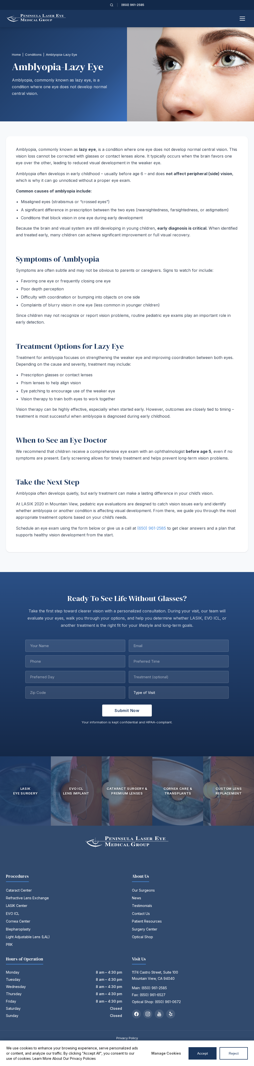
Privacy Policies (83, 1058)
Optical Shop (142, 937)
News (136, 898)
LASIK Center (16, 905)
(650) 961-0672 (168, 1002)
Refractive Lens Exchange (27, 898)
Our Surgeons (143, 890)
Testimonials (142, 905)
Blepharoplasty (18, 929)
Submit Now (127, 710)
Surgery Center (144, 929)
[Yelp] (170, 1014)
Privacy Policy (127, 1038)
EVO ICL (12, 913)
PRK (9, 944)
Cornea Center (18, 921)
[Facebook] (136, 1014)
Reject (234, 1053)
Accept (202, 1053)
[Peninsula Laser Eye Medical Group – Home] (36, 19)
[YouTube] (159, 1014)
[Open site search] (111, 5)
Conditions (33, 54)
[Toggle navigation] (242, 18)
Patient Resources (147, 921)
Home (16, 54)
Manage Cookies (166, 1053)
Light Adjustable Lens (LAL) (28, 937)
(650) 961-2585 (132, 5)
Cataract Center (19, 890)
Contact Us (141, 913)
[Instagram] (147, 1014)
